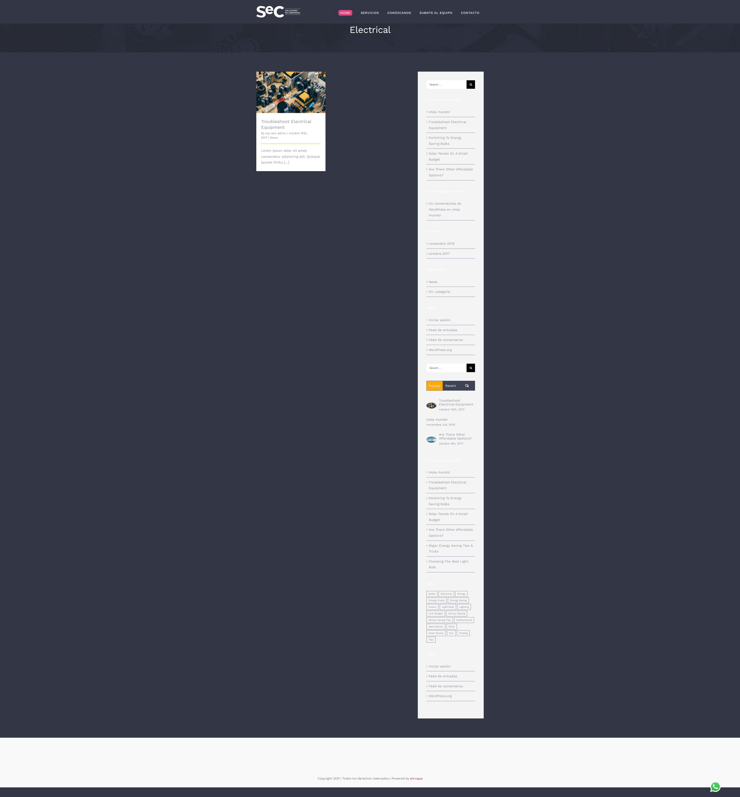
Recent (450, 386)
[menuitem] (345, 13)
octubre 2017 (439, 253)
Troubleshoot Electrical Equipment (291, 89)
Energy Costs (437, 600)
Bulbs (432, 593)
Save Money (436, 626)
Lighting (464, 606)
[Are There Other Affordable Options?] (431, 439)
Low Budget (436, 613)
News (274, 137)
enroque (416, 778)
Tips (431, 639)
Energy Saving (458, 600)
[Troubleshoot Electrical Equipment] (431, 405)
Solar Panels (436, 633)
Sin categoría (439, 292)
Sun (451, 633)
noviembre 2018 (441, 243)
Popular (435, 386)
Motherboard (464, 620)
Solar (452, 626)
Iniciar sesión (440, 320)
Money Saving (456, 613)
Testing (463, 633)
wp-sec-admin (276, 133)
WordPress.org (440, 350)
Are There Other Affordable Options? (455, 436)
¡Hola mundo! (439, 112)
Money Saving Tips (440, 620)
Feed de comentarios (446, 340)
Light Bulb (448, 606)
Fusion (432, 606)
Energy (461, 593)
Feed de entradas (443, 330)
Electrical (446, 593)
